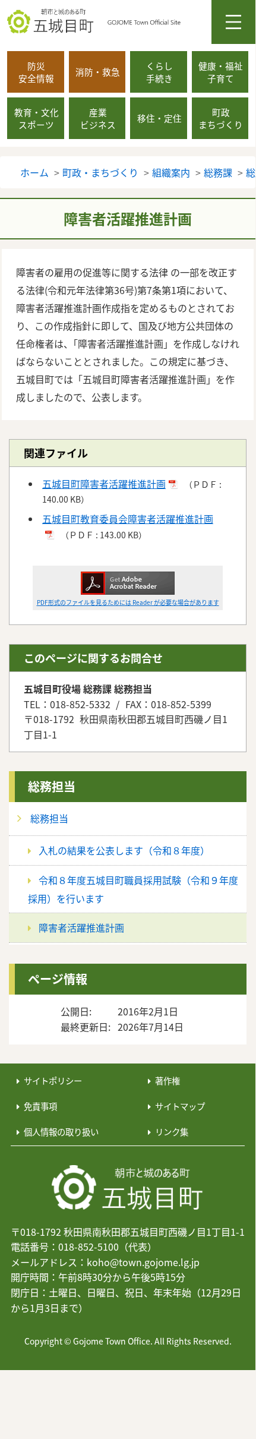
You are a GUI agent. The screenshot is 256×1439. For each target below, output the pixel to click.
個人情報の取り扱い (61, 1131)
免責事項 (40, 1106)
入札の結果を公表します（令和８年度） (124, 850)
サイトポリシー (53, 1080)
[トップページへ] (128, 1188)
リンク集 (171, 1131)
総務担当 (51, 786)
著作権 (167, 1080)
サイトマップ (180, 1106)
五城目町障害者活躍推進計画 (104, 483)
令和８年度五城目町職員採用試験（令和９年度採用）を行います (133, 889)
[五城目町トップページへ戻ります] (131, 21)
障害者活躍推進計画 (81, 927)
